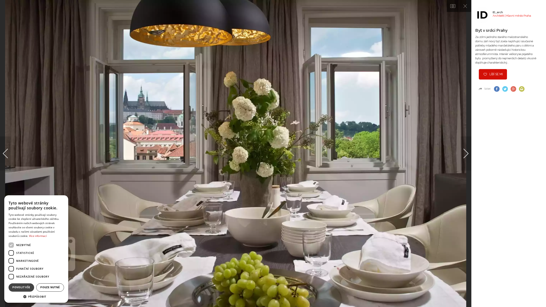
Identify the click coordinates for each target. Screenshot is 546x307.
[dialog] (36, 249)
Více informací (38, 236)
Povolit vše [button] (21, 287)
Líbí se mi (496, 74)
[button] (36, 296)
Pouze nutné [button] (50, 287)
